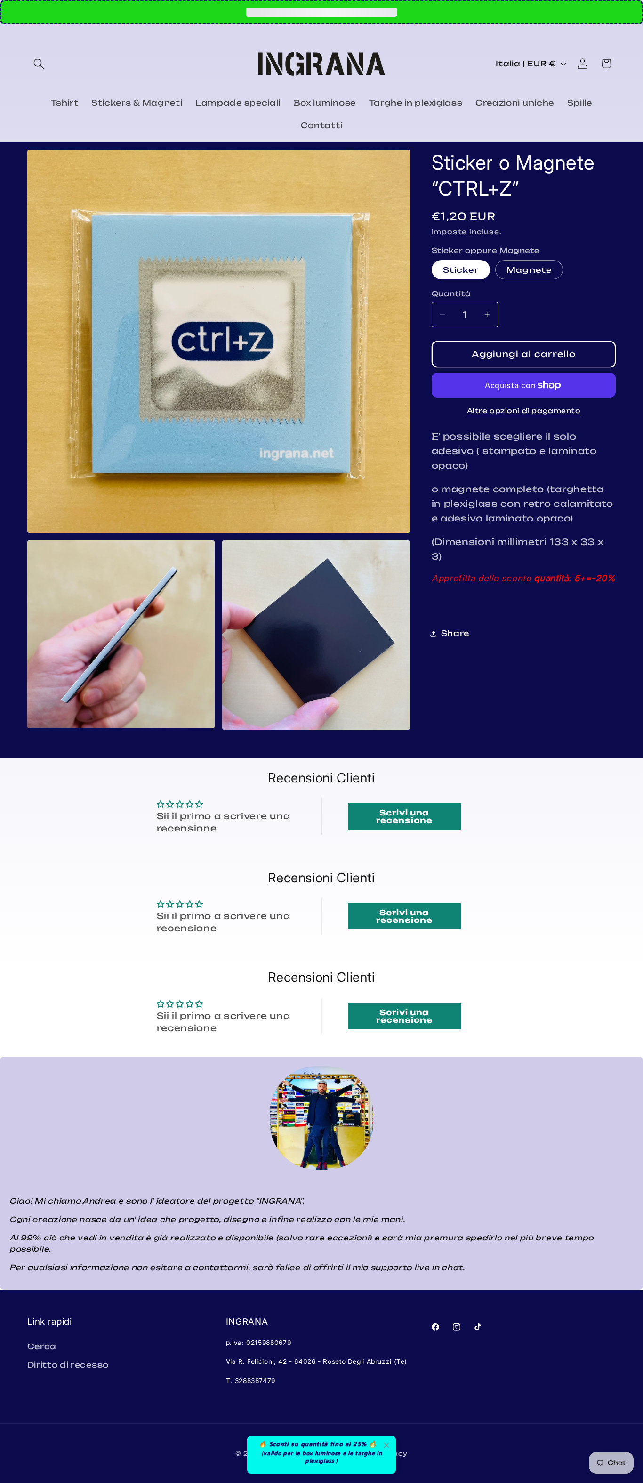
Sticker (461, 270)
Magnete (529, 270)
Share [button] (455, 633)
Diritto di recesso (68, 1364)
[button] (39, 64)
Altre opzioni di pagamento (524, 411)
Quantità (451, 293)
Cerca (41, 1346)
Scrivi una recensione (404, 816)
